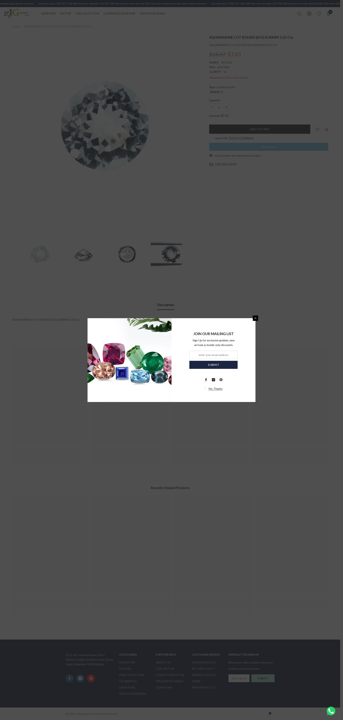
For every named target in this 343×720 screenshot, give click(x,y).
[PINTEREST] (221, 379)
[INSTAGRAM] (213, 379)
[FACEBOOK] (206, 379)
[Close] (255, 318)
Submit (213, 364)
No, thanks (215, 388)
